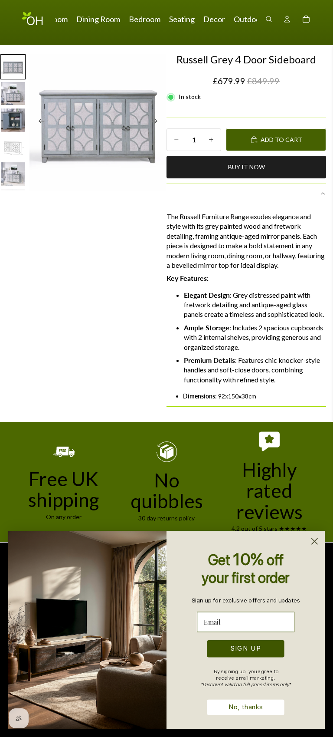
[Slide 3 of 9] (13, 120)
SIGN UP (246, 648)
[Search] (268, 19)
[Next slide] (156, 122)
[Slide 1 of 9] (13, 67)
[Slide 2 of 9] (13, 93)
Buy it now (246, 167)
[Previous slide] (39, 122)
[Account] (287, 19)
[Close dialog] (314, 541)
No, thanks (246, 707)
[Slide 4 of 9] (13, 147)
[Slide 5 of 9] (13, 174)
